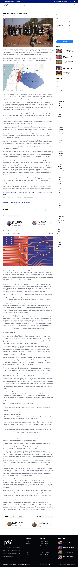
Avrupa (59, 166)
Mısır (60, 105)
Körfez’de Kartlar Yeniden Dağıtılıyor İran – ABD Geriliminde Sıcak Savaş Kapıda (68, 67)
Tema (31, 5)
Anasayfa (12, 5)
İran (59, 201)
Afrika (59, 88)
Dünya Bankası (61, 188)
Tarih (59, 246)
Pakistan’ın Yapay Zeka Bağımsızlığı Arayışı (42, 222)
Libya (60, 103)
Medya (36, 5)
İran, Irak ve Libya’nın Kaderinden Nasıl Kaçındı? (43, 523)
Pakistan (60, 155)
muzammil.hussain (9, 15)
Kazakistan (61, 146)
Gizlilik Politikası (71, 564)
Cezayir (60, 90)
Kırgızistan (61, 151)
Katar (60, 144)
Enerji (59, 240)
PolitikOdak (13, 516)
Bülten (58, 81)
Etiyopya (60, 94)
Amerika (59, 116)
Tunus (60, 114)
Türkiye (59, 222)
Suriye (60, 209)
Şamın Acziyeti (33, 209)
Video (59, 231)
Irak (59, 199)
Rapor (59, 229)
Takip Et (70, 18)
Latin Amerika (61, 120)
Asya (59, 123)
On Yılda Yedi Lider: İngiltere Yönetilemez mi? (67, 73)
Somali (60, 110)
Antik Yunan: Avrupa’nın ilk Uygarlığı (17, 523)
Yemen (60, 218)
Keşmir (60, 149)
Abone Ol (70, 29)
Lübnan (60, 207)
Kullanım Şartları (63, 564)
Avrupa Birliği (61, 170)
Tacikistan (60, 159)
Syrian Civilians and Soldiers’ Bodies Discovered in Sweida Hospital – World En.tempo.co (22, 199)
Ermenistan (61, 138)
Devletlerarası (60, 183)
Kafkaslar (60, 142)
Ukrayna (60, 164)
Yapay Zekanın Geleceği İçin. (68, 547)
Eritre (60, 92)
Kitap (59, 227)
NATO (60, 192)
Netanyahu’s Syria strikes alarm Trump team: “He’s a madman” (17, 202)
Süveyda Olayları (7, 212)
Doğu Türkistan (61, 133)
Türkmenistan (61, 162)
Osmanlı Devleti (61, 220)
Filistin (60, 196)
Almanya (60, 168)
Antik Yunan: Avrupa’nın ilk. (68, 552)
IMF (59, 190)
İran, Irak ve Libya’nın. (67, 542)
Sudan (60, 112)
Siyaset (59, 244)
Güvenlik (59, 242)
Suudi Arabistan (62, 212)
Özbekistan (61, 153)
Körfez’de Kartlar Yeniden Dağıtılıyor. (68, 557)
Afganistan (61, 125)
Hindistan (60, 140)
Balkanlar (60, 173)
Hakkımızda (18, 5)
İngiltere (60, 179)
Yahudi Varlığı (61, 216)
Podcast (27, 554)
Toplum (59, 248)
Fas (59, 97)
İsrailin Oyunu (24, 209)
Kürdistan (60, 205)
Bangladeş (61, 129)
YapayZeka (20, 516)
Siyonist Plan (41, 209)
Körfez (60, 203)
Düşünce (59, 235)
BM (59, 186)
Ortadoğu (60, 194)
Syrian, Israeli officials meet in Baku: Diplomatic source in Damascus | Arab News (21, 197)
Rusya (60, 157)
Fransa (60, 177)
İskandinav (61, 181)
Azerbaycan (61, 127)
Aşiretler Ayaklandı (14, 209)
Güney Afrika (61, 99)
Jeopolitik (24, 5)
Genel (58, 84)
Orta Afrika (61, 107)
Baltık (60, 175)
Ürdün (60, 214)
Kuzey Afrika (61, 101)
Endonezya (61, 136)
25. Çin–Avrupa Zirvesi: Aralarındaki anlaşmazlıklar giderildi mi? (17, 222)
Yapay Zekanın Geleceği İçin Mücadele (10, 1)
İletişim (41, 5)
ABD (59, 118)
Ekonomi (59, 238)
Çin (59, 131)
